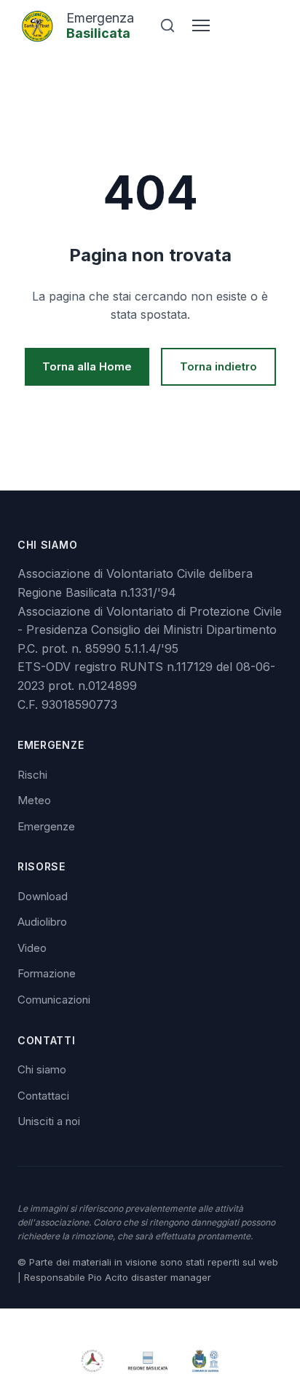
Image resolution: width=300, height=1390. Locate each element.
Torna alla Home (87, 366)
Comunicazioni (53, 999)
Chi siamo (41, 1069)
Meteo (34, 800)
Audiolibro (42, 922)
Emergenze (46, 826)
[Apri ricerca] (167, 25)
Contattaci (43, 1096)
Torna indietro (218, 366)
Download (42, 896)
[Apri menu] (201, 25)
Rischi (32, 775)
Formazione (46, 973)
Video (32, 948)
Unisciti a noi (48, 1121)
